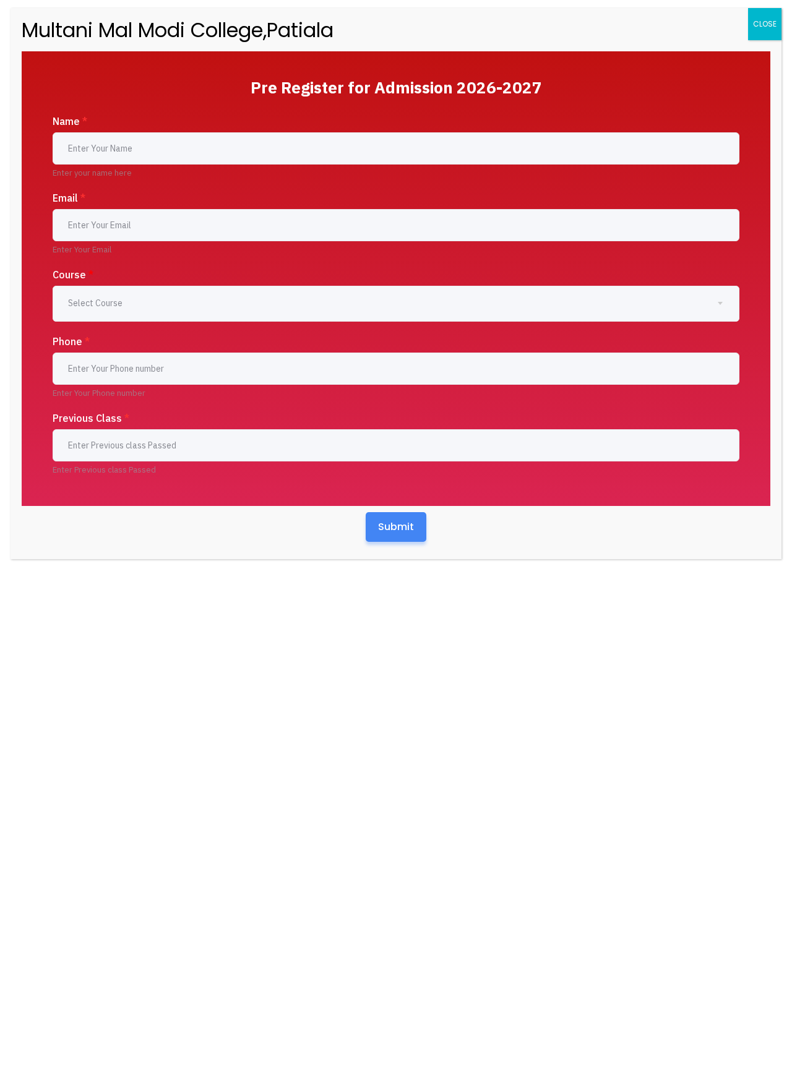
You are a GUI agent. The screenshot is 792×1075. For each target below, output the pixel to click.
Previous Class (91, 418)
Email (69, 198)
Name (70, 121)
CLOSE (765, 24)
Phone (71, 341)
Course (73, 274)
